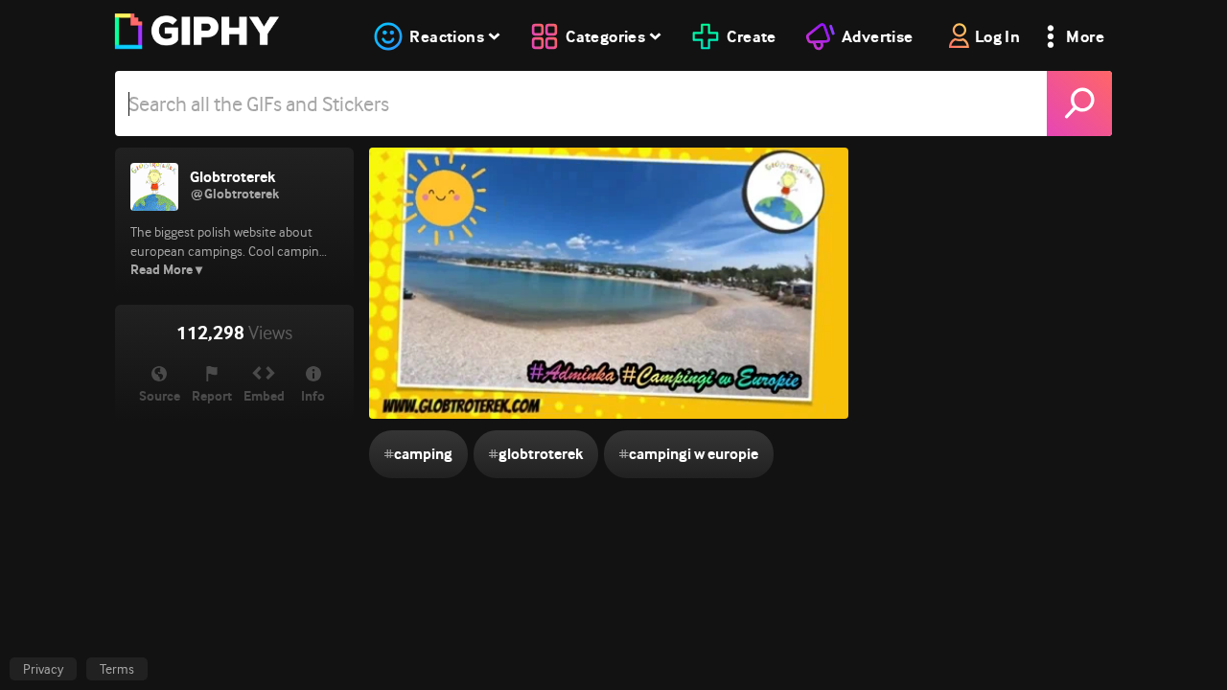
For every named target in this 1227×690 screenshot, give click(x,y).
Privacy (43, 669)
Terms (117, 669)
